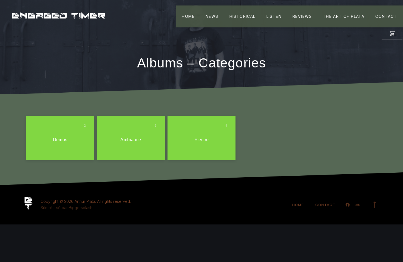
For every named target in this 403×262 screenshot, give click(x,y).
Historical (242, 16)
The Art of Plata (343, 16)
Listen (274, 16)
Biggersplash (80, 207)
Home (188, 16)
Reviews (302, 16)
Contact (386, 16)
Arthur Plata (85, 201)
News (212, 16)
